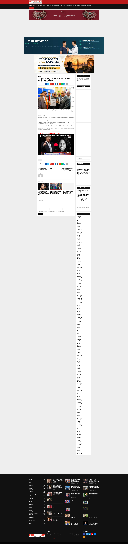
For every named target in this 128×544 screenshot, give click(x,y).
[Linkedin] (95, 8)
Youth (30, 523)
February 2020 (79, 330)
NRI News (34, 5)
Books (48, 5)
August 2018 (79, 356)
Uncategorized (31, 517)
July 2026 (78, 217)
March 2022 (79, 293)
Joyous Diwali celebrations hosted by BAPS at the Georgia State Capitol (68, 192)
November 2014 (79, 422)
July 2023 (78, 270)
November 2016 (79, 387)
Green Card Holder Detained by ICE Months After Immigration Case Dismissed (83, 199)
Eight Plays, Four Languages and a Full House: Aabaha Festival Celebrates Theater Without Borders (75, 516)
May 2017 (78, 378)
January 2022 (79, 296)
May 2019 (78, 343)
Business (37, 5)
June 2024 (78, 254)
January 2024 (79, 261)
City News (30, 5)
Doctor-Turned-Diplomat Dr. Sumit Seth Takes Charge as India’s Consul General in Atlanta (75, 495)
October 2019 (79, 336)
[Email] (97, 8)
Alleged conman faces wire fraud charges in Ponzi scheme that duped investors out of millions (67, 169)
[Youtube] (96, 8)
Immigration (54, 5)
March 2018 (79, 364)
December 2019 (79, 333)
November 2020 (79, 317)
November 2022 (79, 282)
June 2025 (78, 236)
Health (50, 5)
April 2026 (78, 222)
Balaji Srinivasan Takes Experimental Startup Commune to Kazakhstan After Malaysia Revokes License (93, 495)
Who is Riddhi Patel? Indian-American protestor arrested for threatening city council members (83, 191)
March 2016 (79, 399)
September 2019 (79, 337)
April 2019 (78, 345)
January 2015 (79, 419)
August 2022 (79, 286)
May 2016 (78, 396)
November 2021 (79, 299)
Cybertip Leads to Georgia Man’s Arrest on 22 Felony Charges (76, 509)
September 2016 (79, 390)
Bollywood (78, 5)
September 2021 (79, 302)
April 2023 (78, 274)
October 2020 (79, 318)
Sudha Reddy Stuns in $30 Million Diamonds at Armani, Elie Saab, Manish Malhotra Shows (57, 487)
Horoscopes (31, 498)
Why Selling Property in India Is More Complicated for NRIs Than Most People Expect (94, 488)
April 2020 (78, 327)
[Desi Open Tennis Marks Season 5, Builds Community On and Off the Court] (67, 481)
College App (74, 5)
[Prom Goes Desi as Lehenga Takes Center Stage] (49, 494)
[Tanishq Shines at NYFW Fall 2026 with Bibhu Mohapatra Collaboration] (49, 513)
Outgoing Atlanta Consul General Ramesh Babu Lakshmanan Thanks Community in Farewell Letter (75, 502)
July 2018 (78, 358)
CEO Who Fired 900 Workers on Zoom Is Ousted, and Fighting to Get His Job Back (94, 481)
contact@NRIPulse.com (54, 538)
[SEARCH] (89, 159)
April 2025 (78, 239)
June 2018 (78, 359)
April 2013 (78, 450)
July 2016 (78, 393)
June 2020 (78, 324)
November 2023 (79, 264)
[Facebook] (84, 534)
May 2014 (78, 431)
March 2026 (79, 223)
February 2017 (79, 383)
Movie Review (31, 504)
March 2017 (79, 381)
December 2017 (79, 368)
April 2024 (78, 257)
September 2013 (79, 443)
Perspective (44, 5)
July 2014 (78, 428)
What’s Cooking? (69, 5)
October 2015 (79, 406)
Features (41, 5)
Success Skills (31, 511)
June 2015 (78, 412)
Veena (40, 81)
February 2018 (79, 365)
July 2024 (78, 252)
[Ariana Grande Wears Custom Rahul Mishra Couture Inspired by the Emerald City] (49, 519)
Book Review (31, 485)
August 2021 (79, 304)
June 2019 (78, 342)
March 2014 (79, 434)
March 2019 (79, 346)
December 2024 (79, 245)
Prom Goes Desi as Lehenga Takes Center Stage (58, 493)
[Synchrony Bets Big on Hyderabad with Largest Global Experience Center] (85, 502)
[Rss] (98, 8)
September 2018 (79, 355)
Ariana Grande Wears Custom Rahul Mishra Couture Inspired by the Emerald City (57, 519)
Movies (61, 5)
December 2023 (79, 263)
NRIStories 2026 (89, 5)
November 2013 (79, 440)
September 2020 (79, 320)
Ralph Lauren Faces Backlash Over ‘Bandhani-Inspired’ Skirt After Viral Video (58, 506)
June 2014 (78, 430)
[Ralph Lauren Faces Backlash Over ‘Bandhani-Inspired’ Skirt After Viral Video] (49, 506)
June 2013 (78, 447)
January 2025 (79, 244)
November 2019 (79, 334)
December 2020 (79, 315)
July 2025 (78, 235)
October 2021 (79, 301)
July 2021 (78, 305)
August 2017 (79, 374)
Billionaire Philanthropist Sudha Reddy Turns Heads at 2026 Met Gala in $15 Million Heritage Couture (58, 499)
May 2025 (78, 238)
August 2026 (79, 216)
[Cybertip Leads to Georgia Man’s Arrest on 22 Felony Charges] (67, 509)
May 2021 (78, 308)
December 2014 (79, 421)
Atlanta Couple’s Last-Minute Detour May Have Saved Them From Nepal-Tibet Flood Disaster (83, 178)
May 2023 (78, 273)
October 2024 (79, 248)
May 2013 (78, 449)
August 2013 (79, 444)
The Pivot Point (64, 5)
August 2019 (79, 339)
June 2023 (78, 271)
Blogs (30, 482)
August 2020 (79, 321)
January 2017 (79, 384)
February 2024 (79, 260)
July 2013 (78, 446)
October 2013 (79, 441)
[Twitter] (87, 534)
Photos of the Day (33, 494)
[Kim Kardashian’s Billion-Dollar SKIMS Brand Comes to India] (49, 481)
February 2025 (79, 242)
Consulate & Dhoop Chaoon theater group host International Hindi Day (55, 192)
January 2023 (79, 279)
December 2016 (79, 386)
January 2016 (79, 402)
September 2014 (79, 425)
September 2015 (79, 408)
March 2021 (79, 311)
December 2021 (79, 298)
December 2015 (79, 403)
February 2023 (79, 277)
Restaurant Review (83, 5)
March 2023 (79, 276)
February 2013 (79, 453)
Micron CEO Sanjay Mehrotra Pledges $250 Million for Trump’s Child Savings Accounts (93, 523)
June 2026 (78, 219)
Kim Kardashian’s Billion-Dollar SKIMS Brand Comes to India (58, 480)
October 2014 (79, 424)
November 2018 (79, 352)
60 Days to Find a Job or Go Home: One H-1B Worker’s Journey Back (83, 195)
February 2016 (79, 400)
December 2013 (79, 438)
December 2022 (79, 280)
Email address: (79, 82)
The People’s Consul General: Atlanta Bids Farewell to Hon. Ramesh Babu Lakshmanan (75, 523)
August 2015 (79, 409)
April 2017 (78, 380)
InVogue (57, 5)
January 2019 (79, 349)
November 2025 (79, 229)
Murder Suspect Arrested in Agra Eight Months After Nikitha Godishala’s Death (83, 173)
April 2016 (78, 397)
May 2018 (78, 361)
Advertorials (31, 479)
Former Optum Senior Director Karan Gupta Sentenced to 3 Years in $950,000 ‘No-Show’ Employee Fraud (83, 182)
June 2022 (78, 289)
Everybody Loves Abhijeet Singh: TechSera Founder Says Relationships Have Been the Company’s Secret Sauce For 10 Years (94, 516)
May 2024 (78, 255)
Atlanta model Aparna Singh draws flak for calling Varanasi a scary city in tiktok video (43, 193)
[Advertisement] (64, 28)
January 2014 (79, 437)
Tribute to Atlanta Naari (32, 516)
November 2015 (79, 405)
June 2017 (78, 377)
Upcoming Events (32, 520)
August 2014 (79, 427)
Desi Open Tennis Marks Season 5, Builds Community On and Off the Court (75, 481)
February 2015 (79, 418)
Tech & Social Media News (33, 513)
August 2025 (79, 233)
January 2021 (79, 314)
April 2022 (78, 292)
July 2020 (78, 323)
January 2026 (79, 226)
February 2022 (79, 295)
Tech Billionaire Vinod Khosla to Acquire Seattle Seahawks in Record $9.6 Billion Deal (93, 508)
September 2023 (79, 267)
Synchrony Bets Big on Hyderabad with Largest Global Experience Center (93, 502)
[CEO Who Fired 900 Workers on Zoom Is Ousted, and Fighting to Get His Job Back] (85, 481)
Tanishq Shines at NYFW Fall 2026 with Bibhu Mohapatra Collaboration (57, 512)
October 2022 (79, 283)
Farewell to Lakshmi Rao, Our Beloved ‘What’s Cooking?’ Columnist (83, 204)
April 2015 (78, 415)
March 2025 (79, 241)
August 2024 (79, 251)
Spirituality (30, 510)
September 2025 (79, 232)
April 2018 (78, 362)
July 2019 (78, 340)
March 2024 (79, 258)
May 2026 (78, 220)
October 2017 (79, 371)
